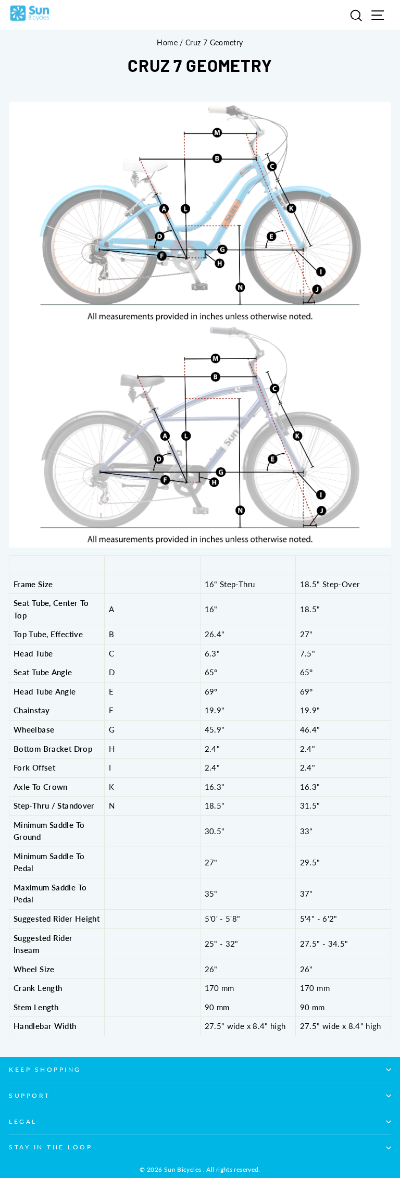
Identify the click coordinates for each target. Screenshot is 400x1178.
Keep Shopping (45, 1069)
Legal (23, 1121)
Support (30, 1095)
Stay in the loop (51, 1147)
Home (167, 43)
